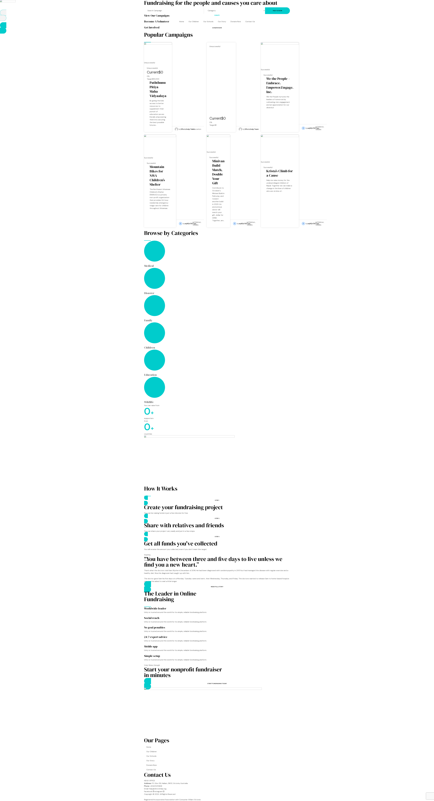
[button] (217, 15)
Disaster (149, 293)
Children (320, 127)
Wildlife (318, 129)
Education (197, 129)
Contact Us (250, 21)
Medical (149, 266)
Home (181, 21)
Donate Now (236, 21)
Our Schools (208, 21)
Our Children (194, 21)
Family (148, 320)
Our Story (222, 21)
